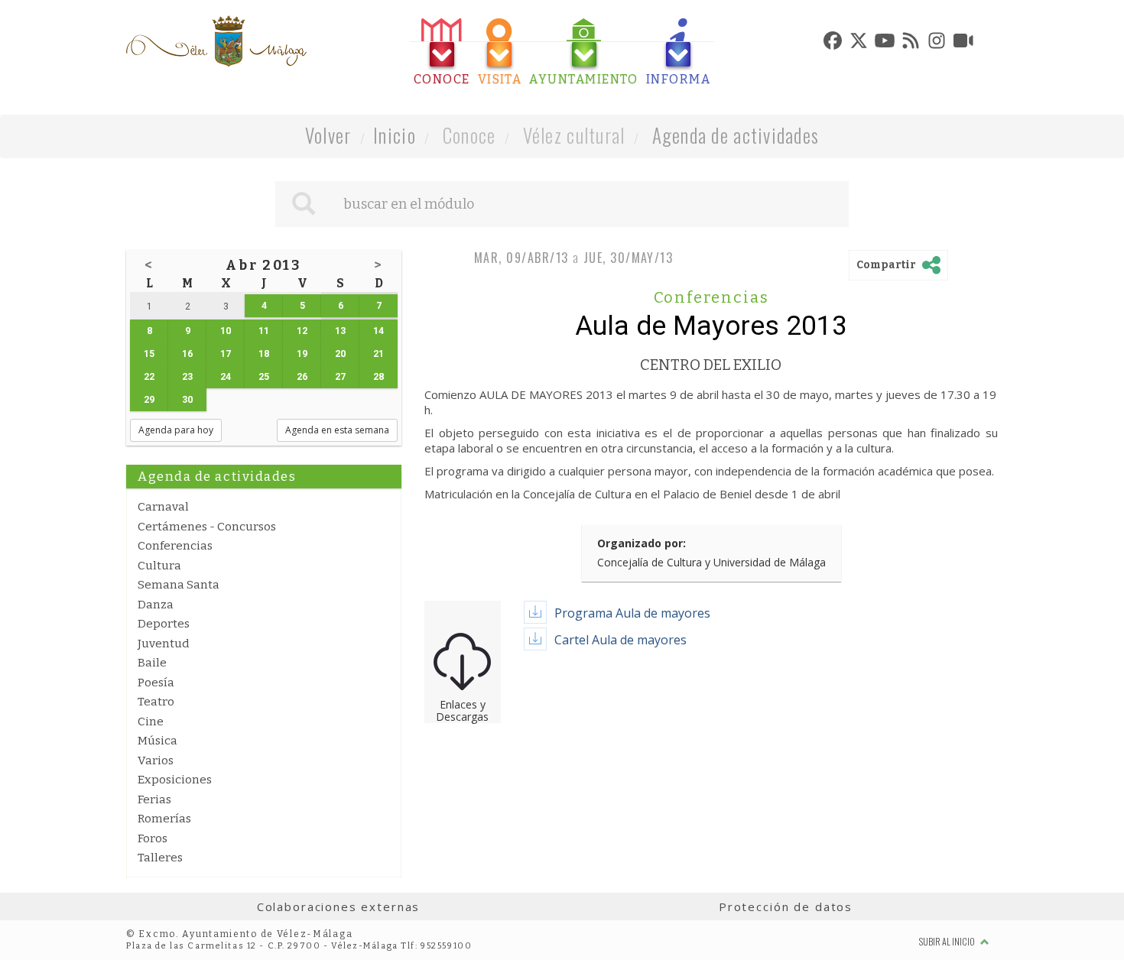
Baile (152, 663)
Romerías (164, 818)
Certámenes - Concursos (207, 527)
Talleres (160, 857)
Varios (156, 760)
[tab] (442, 52)
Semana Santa (178, 585)
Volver (328, 135)
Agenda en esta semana (337, 429)
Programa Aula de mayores (632, 613)
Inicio (394, 135)
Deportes (164, 624)
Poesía (156, 682)
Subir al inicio (947, 941)
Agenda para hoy (175, 429)
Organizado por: (641, 543)
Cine (151, 721)
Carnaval (163, 507)
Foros (152, 838)
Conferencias (175, 546)
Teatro (156, 702)
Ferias (154, 799)
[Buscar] (303, 204)
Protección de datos (786, 906)
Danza (156, 604)
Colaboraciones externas (339, 906)
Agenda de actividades (736, 135)
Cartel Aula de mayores (620, 639)
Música (157, 741)
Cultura (159, 565)
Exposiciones (175, 779)
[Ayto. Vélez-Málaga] (216, 41)
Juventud (164, 643)
